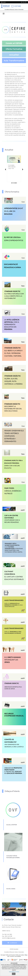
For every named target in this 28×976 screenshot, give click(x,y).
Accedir (4, 2)
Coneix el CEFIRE (14, 43)
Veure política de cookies (14, 971)
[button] (25, 14)
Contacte (12, 956)
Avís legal (3, 955)
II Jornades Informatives (11, 166)
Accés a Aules (10, 888)
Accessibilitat (18, 956)
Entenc (13, 973)
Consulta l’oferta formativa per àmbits (13, 856)
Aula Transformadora (14, 60)
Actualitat (14, 55)
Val (21, 2)
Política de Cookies (20, 955)
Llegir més (11, 168)
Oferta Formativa (14, 49)
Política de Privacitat (10, 955)
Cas (24, 2)
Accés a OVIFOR (11, 824)
